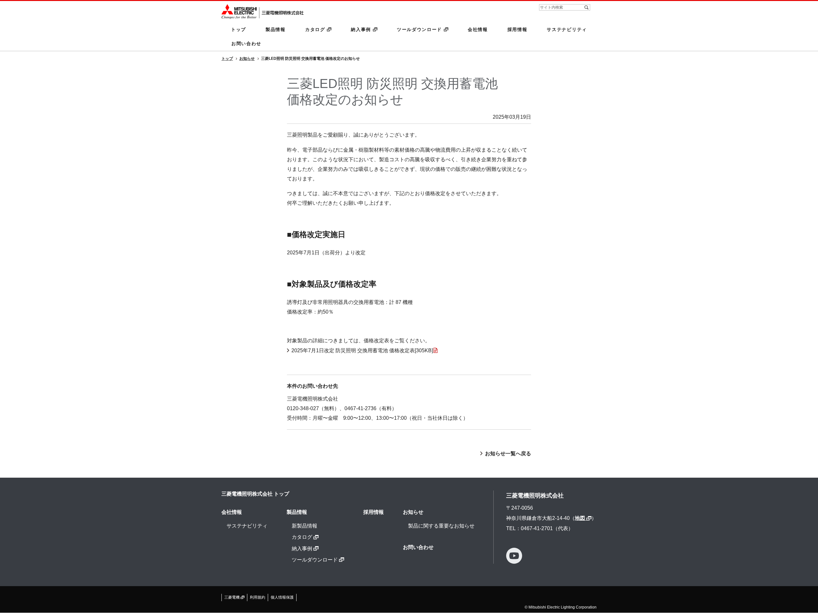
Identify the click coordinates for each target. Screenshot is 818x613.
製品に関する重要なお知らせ (441, 526)
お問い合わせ (246, 43)
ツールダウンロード (420, 29)
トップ (238, 29)
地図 (580, 518)
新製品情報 (304, 526)
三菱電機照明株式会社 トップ (255, 494)
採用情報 (517, 29)
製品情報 (276, 29)
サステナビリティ (567, 29)
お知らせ (413, 512)
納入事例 (362, 29)
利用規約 (257, 597)
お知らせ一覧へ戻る (508, 453)
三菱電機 (232, 597)
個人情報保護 (282, 597)
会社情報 (478, 29)
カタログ (316, 29)
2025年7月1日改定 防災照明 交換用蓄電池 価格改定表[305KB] (362, 350)
